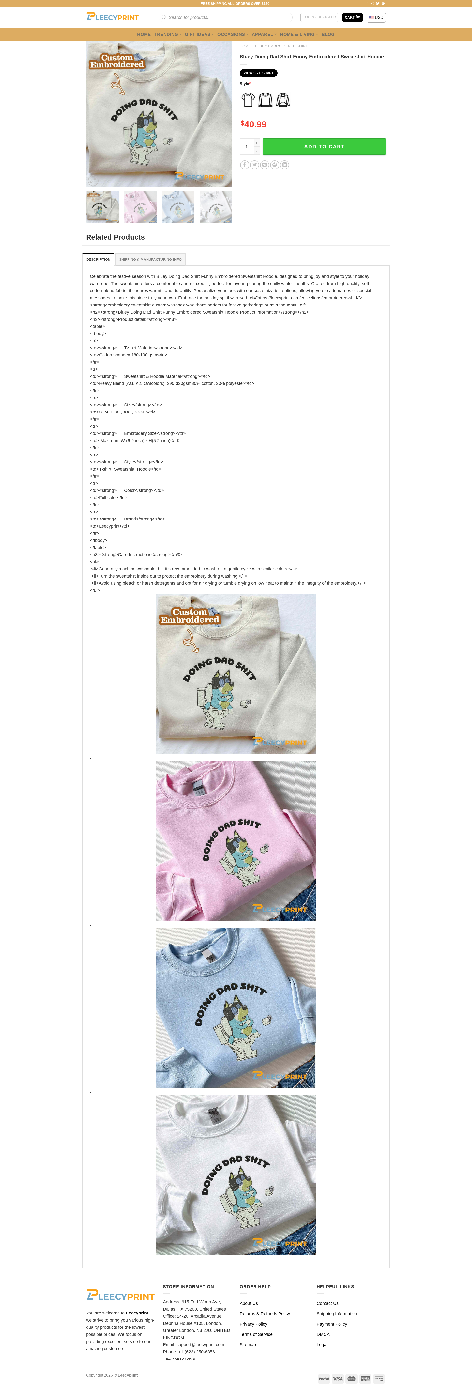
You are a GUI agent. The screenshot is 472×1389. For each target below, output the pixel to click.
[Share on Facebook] (244, 164)
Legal (322, 1344)
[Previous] (95, 114)
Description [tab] (98, 259)
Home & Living (297, 34)
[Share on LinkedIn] (284, 164)
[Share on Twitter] (254, 164)
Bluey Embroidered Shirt (281, 46)
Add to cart (324, 146)
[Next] (223, 114)
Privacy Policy (253, 1324)
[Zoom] (93, 180)
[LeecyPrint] (115, 17)
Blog (328, 34)
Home (144, 34)
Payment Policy (332, 1324)
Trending (166, 34)
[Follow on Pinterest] (383, 4)
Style (245, 83)
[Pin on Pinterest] (274, 164)
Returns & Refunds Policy (265, 1313)
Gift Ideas (198, 34)
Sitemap (248, 1344)
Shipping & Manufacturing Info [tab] (150, 259)
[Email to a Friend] (264, 164)
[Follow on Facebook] (367, 4)
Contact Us (328, 1303)
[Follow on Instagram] (372, 4)
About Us (249, 1303)
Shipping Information (337, 1313)
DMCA (323, 1334)
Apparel (262, 34)
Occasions (231, 34)
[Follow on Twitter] (378, 4)
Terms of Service (256, 1334)
